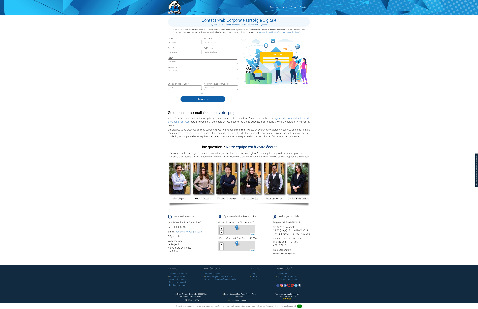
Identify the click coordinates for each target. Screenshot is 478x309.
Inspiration (282, 273)
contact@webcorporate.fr (189, 231)
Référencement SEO (177, 276)
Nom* (170, 38)
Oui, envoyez (203, 99)
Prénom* (208, 38)
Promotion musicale (178, 282)
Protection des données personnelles (221, 279)
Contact (304, 7)
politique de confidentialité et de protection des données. (280, 32)
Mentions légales (212, 273)
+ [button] (221, 228)
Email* (171, 48)
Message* (172, 67)
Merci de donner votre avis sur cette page (477, 168)
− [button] (221, 232)
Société (254, 276)
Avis (284, 7)
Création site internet (178, 273)
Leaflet (253, 234)
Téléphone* (209, 48)
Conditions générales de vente (218, 276)
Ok (299, 306)
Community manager (178, 279)
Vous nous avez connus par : (216, 84)
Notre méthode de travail (288, 279)
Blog (293, 7)
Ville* (170, 58)
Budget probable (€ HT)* (178, 84)
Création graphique (177, 285)
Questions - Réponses (287, 276)
